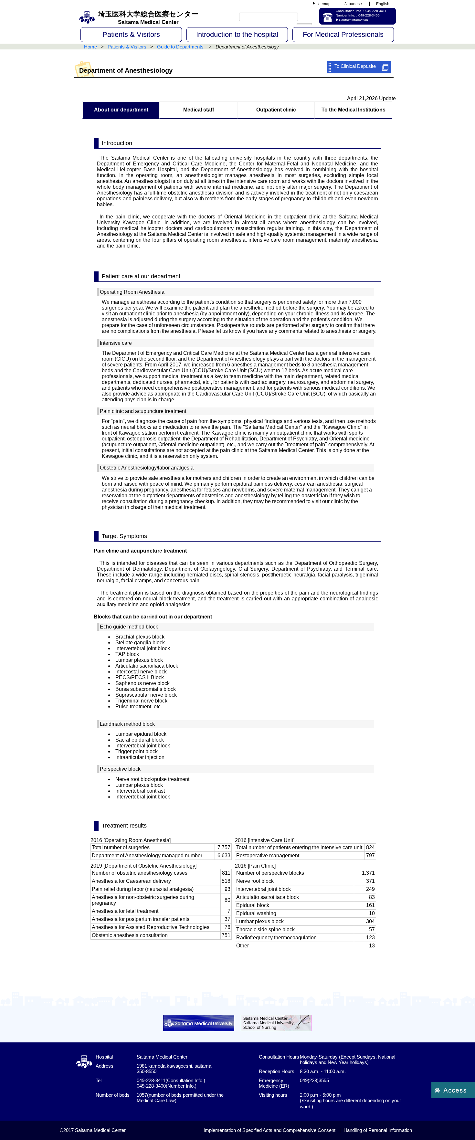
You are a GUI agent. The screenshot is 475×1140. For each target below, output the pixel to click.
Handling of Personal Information (377, 1130)
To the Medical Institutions (353, 109)
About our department (121, 109)
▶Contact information (352, 20)
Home (90, 46)
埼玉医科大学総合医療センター (148, 17)
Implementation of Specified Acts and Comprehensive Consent (269, 1130)
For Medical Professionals (343, 34)
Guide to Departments (181, 46)
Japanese (353, 4)
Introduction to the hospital (237, 34)
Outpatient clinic (276, 109)
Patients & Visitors (131, 34)
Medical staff (198, 109)
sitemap (324, 4)
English (382, 4)
